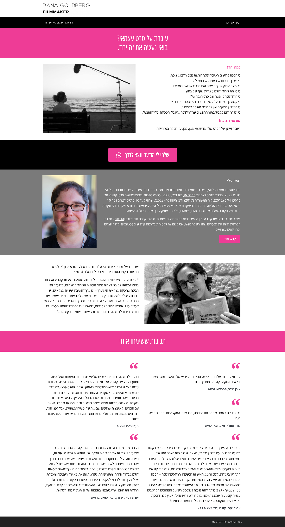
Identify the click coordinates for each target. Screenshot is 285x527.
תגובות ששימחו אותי (142, 341)
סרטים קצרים (126, 200)
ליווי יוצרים (232, 22)
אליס (228, 200)
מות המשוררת (203, 200)
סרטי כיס (234, 205)
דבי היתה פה (173, 200)
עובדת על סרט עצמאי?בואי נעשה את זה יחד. (142, 43)
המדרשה (189, 195)
